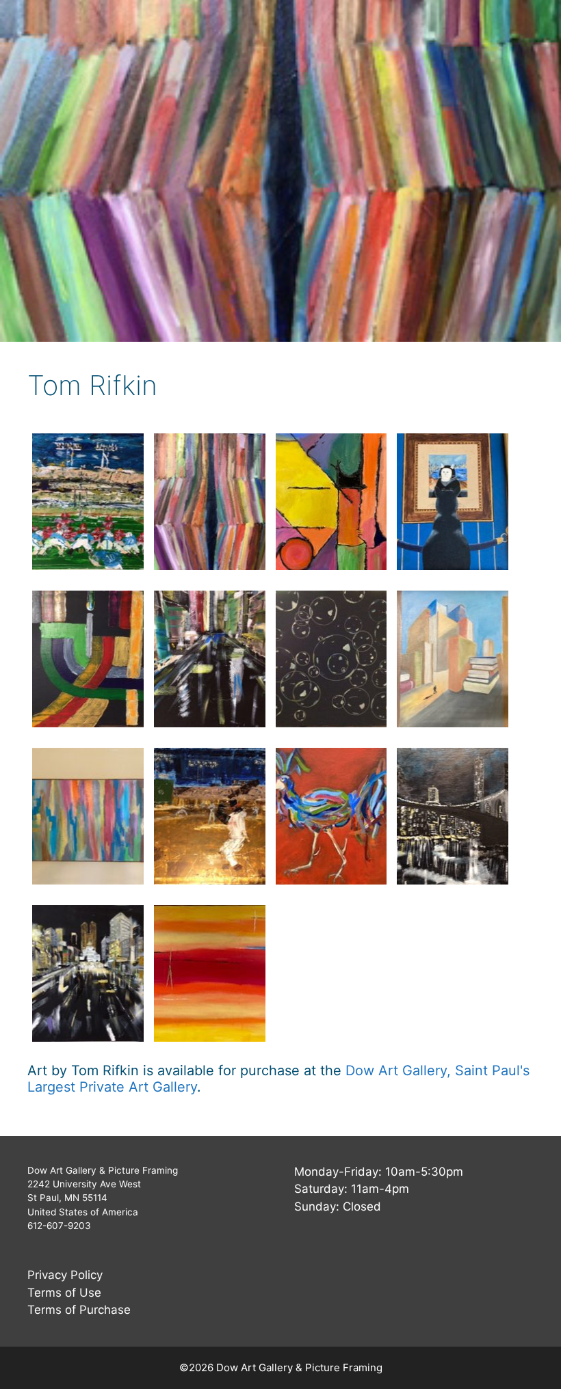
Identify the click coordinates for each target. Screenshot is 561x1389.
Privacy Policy (65, 1275)
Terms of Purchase (79, 1310)
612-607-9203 (59, 1225)
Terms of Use (64, 1292)
